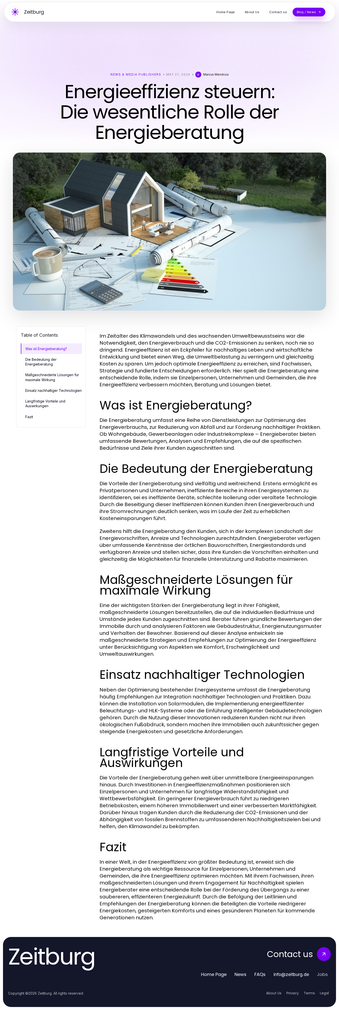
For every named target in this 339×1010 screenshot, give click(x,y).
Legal (324, 993)
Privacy (292, 993)
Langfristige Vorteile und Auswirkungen (45, 403)
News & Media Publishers (135, 74)
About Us (273, 993)
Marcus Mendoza (216, 74)
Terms (309, 993)
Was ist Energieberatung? (46, 349)
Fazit (29, 417)
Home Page (214, 974)
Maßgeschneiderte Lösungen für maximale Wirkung (52, 377)
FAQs (260, 974)
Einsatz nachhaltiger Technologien (53, 390)
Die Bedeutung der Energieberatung (41, 361)
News (240, 974)
